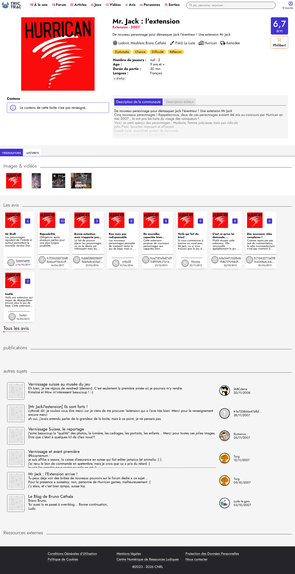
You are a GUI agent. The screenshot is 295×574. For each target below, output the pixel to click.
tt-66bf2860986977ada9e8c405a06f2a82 (92, 261)
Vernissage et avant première (54, 451)
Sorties (171, 5)
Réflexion (176, 52)
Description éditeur (179, 101)
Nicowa (195, 261)
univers (32, 152)
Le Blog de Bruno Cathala (50, 496)
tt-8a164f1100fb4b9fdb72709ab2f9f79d (230, 261)
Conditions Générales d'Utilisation (72, 554)
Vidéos (113, 5)
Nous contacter (197, 559)
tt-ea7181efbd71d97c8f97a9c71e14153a (161, 261)
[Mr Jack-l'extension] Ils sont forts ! (58, 406)
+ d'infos (119, 78)
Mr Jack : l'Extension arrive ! (53, 473)
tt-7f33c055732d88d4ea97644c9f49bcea (57, 261)
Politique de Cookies (63, 559)
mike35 (126, 261)
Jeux (96, 5)
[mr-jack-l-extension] (13, 220)
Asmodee (233, 43)
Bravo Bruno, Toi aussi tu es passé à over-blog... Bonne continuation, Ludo (68, 505)
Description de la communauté (138, 101)
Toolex (23, 315)
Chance (140, 52)
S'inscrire (287, 8)
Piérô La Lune (185, 43)
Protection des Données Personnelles (212, 554)
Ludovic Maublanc (131, 43)
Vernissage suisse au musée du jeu (59, 384)
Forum (59, 5)
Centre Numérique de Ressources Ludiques (148, 559)
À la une (39, 5)
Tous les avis (16, 328)
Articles (78, 5)
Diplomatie (122, 52)
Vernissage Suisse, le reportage (56, 429)
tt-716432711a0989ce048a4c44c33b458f (264, 261)
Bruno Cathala (156, 43)
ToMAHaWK (23, 261)
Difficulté (157, 52)
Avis (130, 5)
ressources (11, 152)
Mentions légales (129, 554)
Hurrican (211, 43)
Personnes (150, 5)
